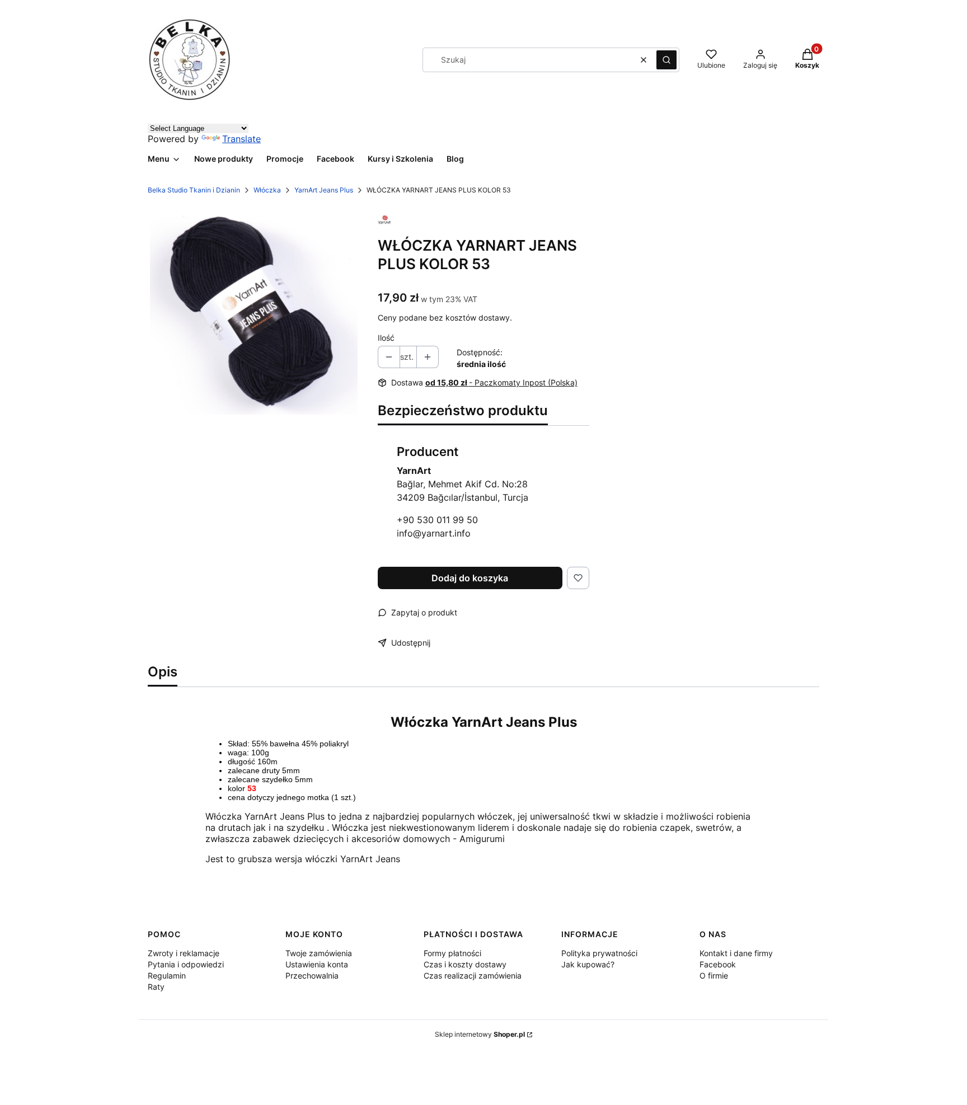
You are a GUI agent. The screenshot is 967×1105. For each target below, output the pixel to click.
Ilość (386, 337)
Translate (241, 138)
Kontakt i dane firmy (736, 953)
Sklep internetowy (480, 1034)
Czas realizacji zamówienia (473, 975)
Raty (156, 986)
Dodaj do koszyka (469, 578)
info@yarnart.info (434, 533)
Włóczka (267, 190)
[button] (666, 59)
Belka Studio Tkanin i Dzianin (194, 190)
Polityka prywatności (599, 953)
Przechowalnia (312, 975)
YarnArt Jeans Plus (323, 190)
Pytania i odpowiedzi (186, 964)
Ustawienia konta (316, 964)
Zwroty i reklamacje (183, 953)
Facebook (718, 964)
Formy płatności (452, 953)
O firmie (714, 975)
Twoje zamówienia (318, 953)
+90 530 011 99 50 (437, 519)
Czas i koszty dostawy (465, 964)
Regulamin (167, 975)
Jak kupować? (587, 964)
